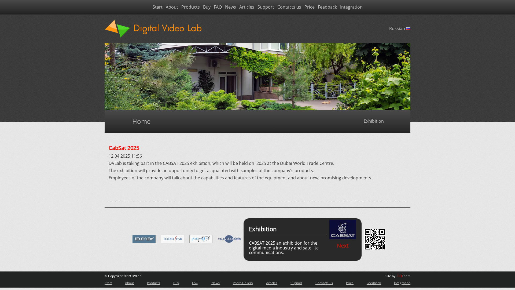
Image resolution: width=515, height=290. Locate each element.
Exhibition (374, 121)
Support (266, 7)
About (172, 7)
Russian (397, 28)
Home (141, 121)
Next (342, 245)
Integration (351, 7)
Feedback (327, 7)
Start (158, 7)
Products (190, 7)
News (230, 7)
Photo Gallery (243, 283)
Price (309, 7)
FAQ (218, 7)
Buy (207, 7)
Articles (246, 7)
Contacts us (289, 7)
